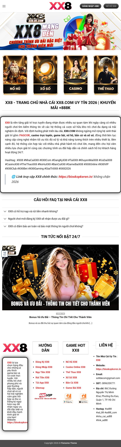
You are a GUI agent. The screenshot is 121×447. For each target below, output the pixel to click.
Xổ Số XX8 (71, 377)
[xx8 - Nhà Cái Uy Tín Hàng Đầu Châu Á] (60, 6)
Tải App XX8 (42, 382)
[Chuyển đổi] (5, 212)
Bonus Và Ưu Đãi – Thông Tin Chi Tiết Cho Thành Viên (60, 317)
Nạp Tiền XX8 (43, 372)
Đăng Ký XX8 (42, 361)
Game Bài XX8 (73, 387)
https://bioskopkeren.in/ (75, 176)
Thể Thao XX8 (73, 372)
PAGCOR (24, 135)
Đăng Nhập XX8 (44, 367)
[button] (4, 6)
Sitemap (40, 387)
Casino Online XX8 (75, 367)
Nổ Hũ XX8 (71, 361)
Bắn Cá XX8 (72, 382)
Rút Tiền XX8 (42, 377)
